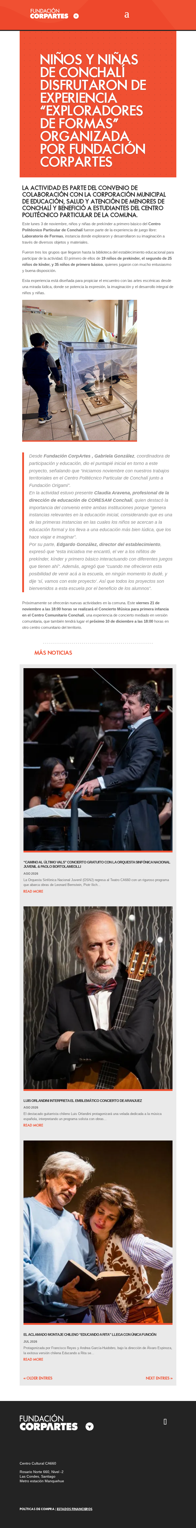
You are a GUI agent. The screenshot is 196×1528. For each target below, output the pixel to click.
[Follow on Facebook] (150, 1422)
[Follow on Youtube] (135, 1422)
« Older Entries (37, 1378)
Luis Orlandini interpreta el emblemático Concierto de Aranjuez (82, 1101)
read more (33, 891)
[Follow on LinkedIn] (106, 1437)
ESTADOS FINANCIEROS (74, 1509)
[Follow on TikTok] (165, 1422)
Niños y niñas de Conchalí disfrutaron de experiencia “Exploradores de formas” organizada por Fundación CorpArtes (93, 110)
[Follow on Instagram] (106, 1422)
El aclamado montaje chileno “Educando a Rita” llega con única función (89, 1334)
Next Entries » (159, 1378)
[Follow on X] (121, 1422)
